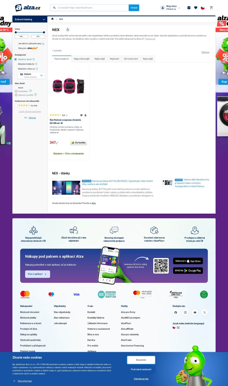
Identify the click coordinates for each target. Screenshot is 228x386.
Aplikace (91, 351)
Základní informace (97, 323)
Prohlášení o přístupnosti (33, 345)
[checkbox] (30, 44)
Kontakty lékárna (95, 317)
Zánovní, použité (25, 95)
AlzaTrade (126, 340)
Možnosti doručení (29, 312)
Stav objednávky (62, 312)
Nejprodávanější (81, 59)
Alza (94, 203)
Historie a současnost (98, 329)
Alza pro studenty (130, 334)
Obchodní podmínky (30, 340)
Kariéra (91, 340)
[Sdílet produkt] (67, 29)
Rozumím (141, 360)
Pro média (92, 345)
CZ (178, 327)
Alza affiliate (127, 329)
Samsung (87, 181)
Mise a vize (93, 334)
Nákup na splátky (28, 334)
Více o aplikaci (35, 274)
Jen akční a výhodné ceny (29, 43)
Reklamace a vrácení (30, 323)
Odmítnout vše (141, 379)
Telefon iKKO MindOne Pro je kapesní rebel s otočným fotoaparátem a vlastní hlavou (192, 183)
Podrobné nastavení (141, 369)
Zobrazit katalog (23, 19)
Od (16, 32)
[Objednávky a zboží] (189, 8)
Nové (20, 88)
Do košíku (80, 142)
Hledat (134, 8)
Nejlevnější (100, 59)
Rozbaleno (23, 91)
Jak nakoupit (60, 323)
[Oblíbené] (196, 8)
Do (44, 32)
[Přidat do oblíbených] (81, 115)
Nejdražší (114, 59)
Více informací (25, 381)
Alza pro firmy (128, 312)
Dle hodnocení (131, 59)
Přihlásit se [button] (171, 9)
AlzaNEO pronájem (130, 317)
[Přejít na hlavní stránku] (27, 8)
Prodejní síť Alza (28, 329)
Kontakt (91, 312)
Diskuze (205, 52)
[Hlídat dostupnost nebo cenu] (85, 115)
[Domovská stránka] (52, 19)
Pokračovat (150, 39)
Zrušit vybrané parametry (30, 111)
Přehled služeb (27, 351)
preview (179, 180)
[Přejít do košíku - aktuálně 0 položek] (211, 8)
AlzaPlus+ (126, 323)
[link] (29, 117)
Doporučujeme (61, 59)
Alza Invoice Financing (132, 345)
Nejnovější (148, 59)
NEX (61, 19)
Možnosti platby (28, 317)
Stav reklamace (61, 317)
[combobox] (89, 7)
